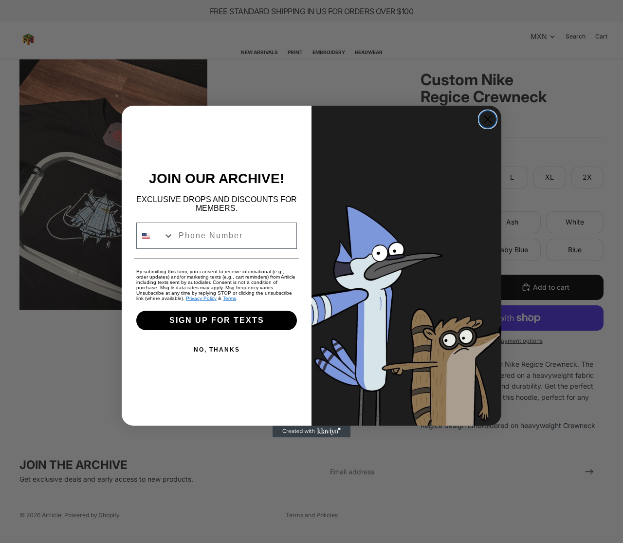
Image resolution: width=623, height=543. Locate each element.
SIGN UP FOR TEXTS (216, 320)
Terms (229, 298)
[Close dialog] (487, 119)
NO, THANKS (217, 349)
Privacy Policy (201, 298)
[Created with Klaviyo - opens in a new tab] (311, 431)
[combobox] (155, 235)
